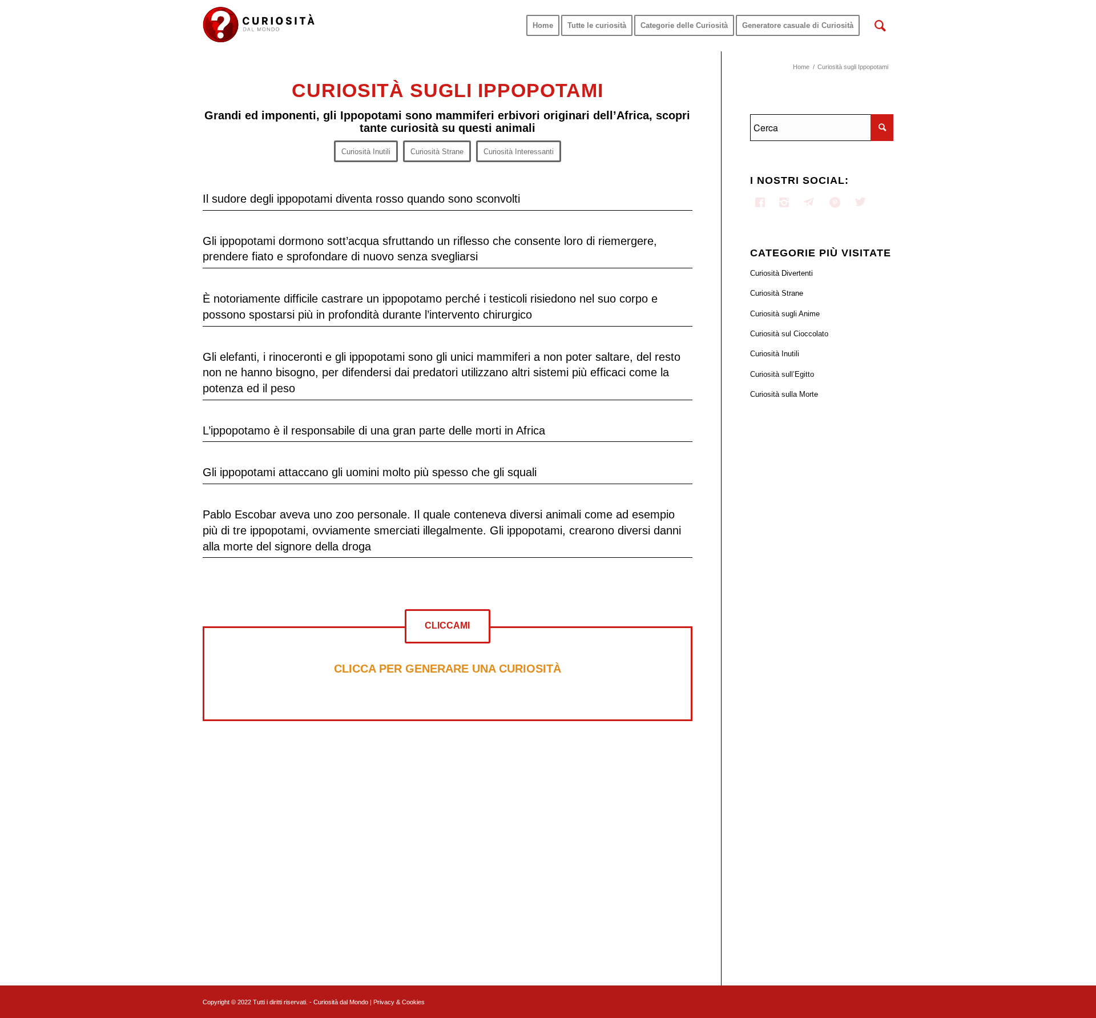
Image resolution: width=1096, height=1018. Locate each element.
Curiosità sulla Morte (784, 394)
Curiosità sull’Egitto (782, 374)
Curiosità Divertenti (781, 273)
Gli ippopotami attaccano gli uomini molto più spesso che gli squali (370, 472)
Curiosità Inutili (774, 353)
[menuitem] (543, 25)
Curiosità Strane (776, 293)
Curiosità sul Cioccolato (789, 333)
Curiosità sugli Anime (785, 313)
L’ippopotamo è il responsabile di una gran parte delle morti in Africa (374, 430)
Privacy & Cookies (399, 1002)
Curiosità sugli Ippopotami (447, 90)
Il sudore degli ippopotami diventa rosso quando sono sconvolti (361, 198)
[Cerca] (880, 25)
